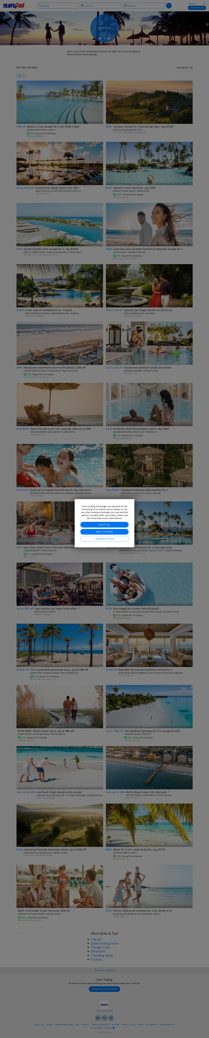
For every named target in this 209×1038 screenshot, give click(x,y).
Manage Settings (104, 538)
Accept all (104, 524)
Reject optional (104, 531)
